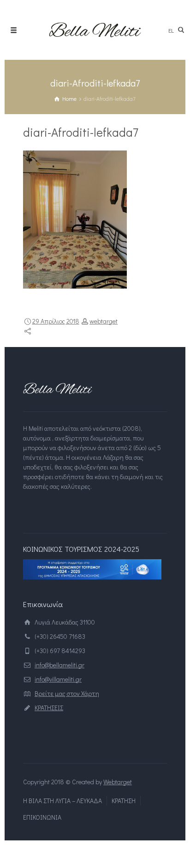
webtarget (103, 321)
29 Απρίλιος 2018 (55, 321)
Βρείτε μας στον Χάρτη (67, 693)
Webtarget (117, 781)
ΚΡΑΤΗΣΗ (124, 800)
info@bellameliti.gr (59, 664)
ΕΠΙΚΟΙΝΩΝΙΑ (42, 817)
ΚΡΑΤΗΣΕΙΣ (49, 707)
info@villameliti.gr (58, 679)
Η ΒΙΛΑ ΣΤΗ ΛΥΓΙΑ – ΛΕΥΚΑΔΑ (62, 800)
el (171, 30)
